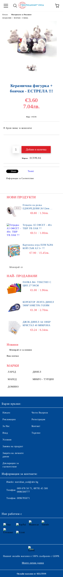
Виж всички (13, 356)
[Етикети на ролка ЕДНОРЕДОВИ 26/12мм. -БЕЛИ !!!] (14, 211)
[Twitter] (13, 505)
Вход (5, 433)
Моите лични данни (33, 563)
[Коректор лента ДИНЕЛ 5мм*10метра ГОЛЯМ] (14, 308)
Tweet (31, 171)
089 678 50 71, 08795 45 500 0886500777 (32, 490)
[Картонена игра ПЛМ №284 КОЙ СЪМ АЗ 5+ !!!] (14, 250)
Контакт (36, 426)
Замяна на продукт (13, 446)
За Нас (6, 426)
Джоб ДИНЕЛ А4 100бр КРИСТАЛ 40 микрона (37, 324)
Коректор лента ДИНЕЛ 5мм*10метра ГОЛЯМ (38, 304)
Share (13, 171)
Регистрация (38, 419)
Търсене (36, 433)
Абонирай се (16, 267)
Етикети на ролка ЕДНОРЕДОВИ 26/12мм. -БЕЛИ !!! (36, 207)
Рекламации (9, 419)
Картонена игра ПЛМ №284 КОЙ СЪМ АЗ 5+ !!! (38, 247)
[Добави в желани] (57, 141)
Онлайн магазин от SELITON (31, 574)
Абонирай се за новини (20, 350)
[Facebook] (6, 505)
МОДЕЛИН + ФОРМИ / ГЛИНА (15, 18)
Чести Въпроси (40, 412)
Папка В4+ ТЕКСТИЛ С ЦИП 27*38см (37, 284)
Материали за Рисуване (21, 15)
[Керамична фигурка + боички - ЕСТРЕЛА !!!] (31, 58)
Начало (5, 15)
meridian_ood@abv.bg (26, 482)
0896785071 (23, 498)
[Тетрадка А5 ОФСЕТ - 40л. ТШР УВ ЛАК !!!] (14, 231)
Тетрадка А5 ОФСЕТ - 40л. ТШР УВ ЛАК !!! (37, 227)
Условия (7, 439)
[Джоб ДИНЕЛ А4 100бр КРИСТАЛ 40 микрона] (14, 328)
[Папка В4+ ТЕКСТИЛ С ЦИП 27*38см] (14, 288)
